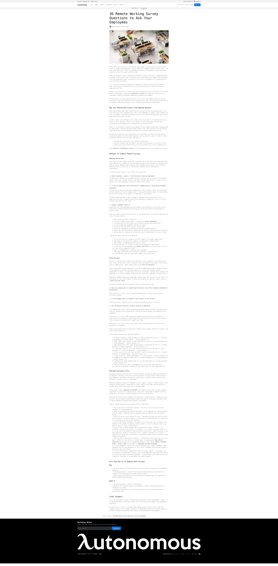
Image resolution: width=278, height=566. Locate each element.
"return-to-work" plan (117, 280)
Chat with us (195, 553)
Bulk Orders (180, 4)
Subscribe (116, 528)
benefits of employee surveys (123, 148)
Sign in (198, 1)
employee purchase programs (147, 443)
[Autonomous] (82, 4)
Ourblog (109, 516)
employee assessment (130, 390)
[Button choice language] (194, 1)
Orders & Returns (188, 1)
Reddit (182, 553)
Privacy (187, 553)
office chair (122, 443)
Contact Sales (189, 4)
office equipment (150, 221)
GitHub (175, 553)
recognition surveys (137, 93)
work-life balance (148, 264)
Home (104, 516)
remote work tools (142, 246)
